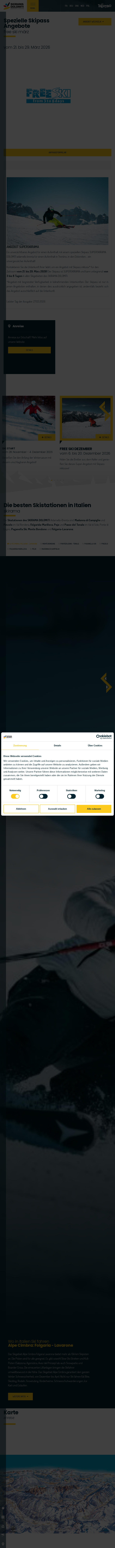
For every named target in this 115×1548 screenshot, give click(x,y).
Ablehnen (21, 809)
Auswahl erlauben (57, 809)
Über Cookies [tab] (95, 745)
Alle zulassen (94, 809)
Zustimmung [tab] (20, 745)
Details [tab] (57, 745)
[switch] (43, 796)
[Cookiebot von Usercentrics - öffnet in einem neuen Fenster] (98, 737)
